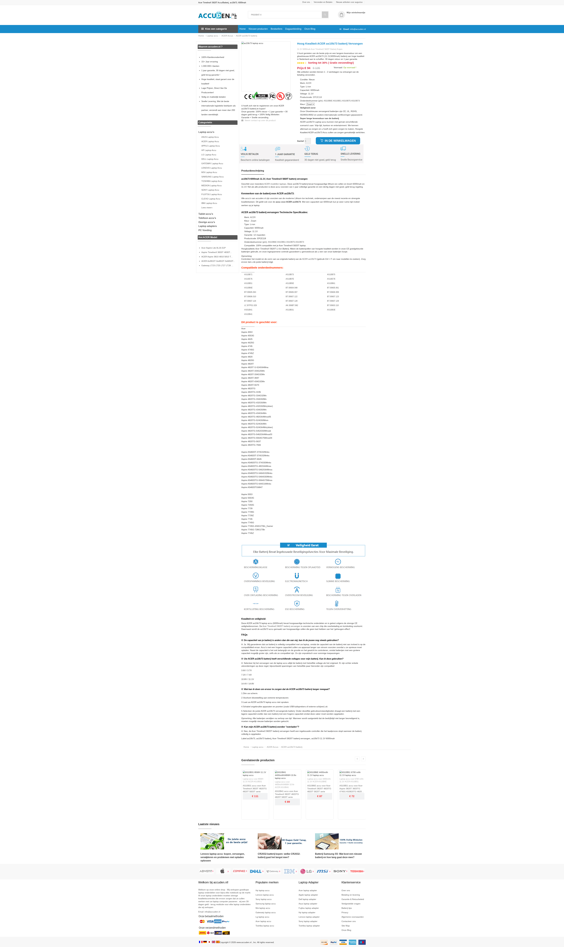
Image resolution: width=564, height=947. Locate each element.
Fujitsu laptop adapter (309, 908)
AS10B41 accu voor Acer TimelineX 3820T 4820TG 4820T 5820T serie (287, 794)
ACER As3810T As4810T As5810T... (218, 261)
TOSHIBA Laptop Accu (211, 181)
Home (242, 29)
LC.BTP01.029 (250, 305)
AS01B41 (248, 310)
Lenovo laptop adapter (309, 917)
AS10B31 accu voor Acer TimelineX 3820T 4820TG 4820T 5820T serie (255, 788)
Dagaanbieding (293, 29)
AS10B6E (328, 101)
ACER (308, 83)
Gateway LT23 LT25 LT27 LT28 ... (217, 265)
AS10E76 (248, 279)
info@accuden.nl (358, 29)
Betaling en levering (350, 895)
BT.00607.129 (333, 301)
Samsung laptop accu (266, 903)
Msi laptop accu (263, 908)
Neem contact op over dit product (260, 120)
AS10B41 (248, 314)
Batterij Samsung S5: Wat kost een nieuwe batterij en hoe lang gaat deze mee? (338, 856)
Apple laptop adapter (308, 895)
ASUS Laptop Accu (210, 137)
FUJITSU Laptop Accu (211, 194)
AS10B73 (355, 101)
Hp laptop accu (263, 890)
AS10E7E (331, 279)
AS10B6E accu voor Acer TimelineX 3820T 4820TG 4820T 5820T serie (319, 788)
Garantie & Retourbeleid (352, 899)
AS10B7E (290, 279)
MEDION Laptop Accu (211, 185)
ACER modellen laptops (275, 184)
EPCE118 (317, 97)
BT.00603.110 (333, 305)
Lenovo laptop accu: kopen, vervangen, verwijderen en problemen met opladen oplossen (222, 857)
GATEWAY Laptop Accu (212, 163)
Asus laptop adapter (308, 903)
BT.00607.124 (250, 301)
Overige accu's (206, 222)
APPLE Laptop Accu (210, 146)
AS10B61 (331, 283)
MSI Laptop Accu (209, 172)
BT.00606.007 (291, 292)
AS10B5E (290, 283)
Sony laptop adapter (308, 921)
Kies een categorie (216, 28)
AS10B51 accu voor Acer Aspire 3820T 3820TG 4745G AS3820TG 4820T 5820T (351, 788)
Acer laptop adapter (308, 890)
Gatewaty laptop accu (266, 912)
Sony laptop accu (264, 899)
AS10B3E (331, 310)
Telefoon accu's (207, 218)
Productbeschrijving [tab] (252, 170)
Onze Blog (309, 29)
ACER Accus (227, 36)
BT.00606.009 (333, 292)
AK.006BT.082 (292, 305)
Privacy (344, 912)
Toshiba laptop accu (265, 926)
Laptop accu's (206, 132)
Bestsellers (276, 29)
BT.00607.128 (291, 301)
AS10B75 (346, 101)
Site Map (345, 926)
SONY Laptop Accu (210, 190)
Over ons (306, 2)
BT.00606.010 (250, 296)
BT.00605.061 (333, 288)
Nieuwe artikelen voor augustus (349, 2)
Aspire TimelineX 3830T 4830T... (216, 252)
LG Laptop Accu (208, 154)
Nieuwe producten (258, 29)
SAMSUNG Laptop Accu (212, 176)
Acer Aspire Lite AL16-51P (213, 248)
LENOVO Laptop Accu (211, 168)
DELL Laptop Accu (209, 159)
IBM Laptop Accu (209, 203)
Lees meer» (207, 207)
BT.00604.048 (291, 288)
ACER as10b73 (309, 259)
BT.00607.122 (291, 296)
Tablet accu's (205, 214)
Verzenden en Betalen (323, 2)
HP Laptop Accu (208, 150)
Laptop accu (212, 36)
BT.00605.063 (250, 292)
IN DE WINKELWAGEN (340, 140)
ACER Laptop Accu (210, 141)
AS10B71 (248, 274)
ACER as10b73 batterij (246, 36)
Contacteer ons (348, 921)
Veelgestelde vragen (350, 903)
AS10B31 (290, 310)
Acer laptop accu (263, 921)
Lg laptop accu (262, 917)
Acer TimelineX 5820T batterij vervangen (281, 626)
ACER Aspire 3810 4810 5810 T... (217, 256)
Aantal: (300, 141)
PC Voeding (205, 230)
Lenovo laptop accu (265, 895)
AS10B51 (337, 101)
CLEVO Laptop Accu (210, 199)
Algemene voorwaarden (352, 917)
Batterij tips (346, 908)
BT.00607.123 (333, 296)
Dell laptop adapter (307, 899)
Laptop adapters (207, 226)
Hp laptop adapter (307, 912)
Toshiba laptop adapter (309, 926)
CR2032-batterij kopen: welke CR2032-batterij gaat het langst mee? (279, 856)
